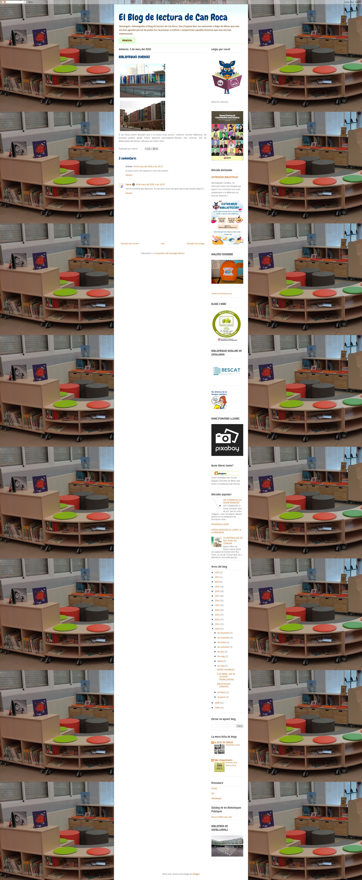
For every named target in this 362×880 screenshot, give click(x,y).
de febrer (221, 692)
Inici (163, 244)
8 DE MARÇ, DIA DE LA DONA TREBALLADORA (226, 677)
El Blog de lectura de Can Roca (173, 17)
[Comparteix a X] (151, 148)
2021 (217, 577)
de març (221, 666)
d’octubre (222, 642)
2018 (217, 591)
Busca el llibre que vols (221, 817)
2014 (217, 610)
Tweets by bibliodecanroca (221, 293)
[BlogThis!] (148, 148)
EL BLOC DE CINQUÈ (223, 742)
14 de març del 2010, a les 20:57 (150, 184)
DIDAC (214, 789)
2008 (217, 708)
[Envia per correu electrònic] (146, 148)
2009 (217, 703)
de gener (221, 697)
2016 (217, 601)
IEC (212, 793)
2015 (217, 605)
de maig (221, 656)
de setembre (223, 647)
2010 (217, 629)
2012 (217, 619)
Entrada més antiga (195, 244)
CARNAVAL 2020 (232, 745)
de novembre (223, 638)
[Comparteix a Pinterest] (157, 148)
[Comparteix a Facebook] (154, 148)
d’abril (220, 661)
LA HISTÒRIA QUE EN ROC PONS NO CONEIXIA (233, 541)
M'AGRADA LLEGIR (220, 524)
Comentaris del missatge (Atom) (169, 253)
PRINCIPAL (127, 40)
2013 (217, 615)
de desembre (223, 633)
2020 (217, 582)
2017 (217, 596)
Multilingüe (216, 798)
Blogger (196, 874)
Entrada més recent (130, 244)
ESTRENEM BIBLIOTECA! (224, 177)
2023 (217, 573)
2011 (217, 624)
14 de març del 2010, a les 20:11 (148, 167)
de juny (221, 652)
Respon (129, 175)
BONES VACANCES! (226, 670)
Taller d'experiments (223, 760)
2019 (217, 587)
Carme (128, 184)
